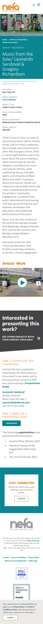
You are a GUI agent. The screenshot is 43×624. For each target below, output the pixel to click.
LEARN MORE (11, 423)
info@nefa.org (33, 541)
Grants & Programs (18, 40)
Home (4, 40)
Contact (6, 557)
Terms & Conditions (18, 557)
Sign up (21, 499)
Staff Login (32, 561)
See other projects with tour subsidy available (18, 338)
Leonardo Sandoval (13, 392)
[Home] (10, 7)
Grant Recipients (9, 42)
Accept (10, 618)
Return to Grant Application (16, 561)
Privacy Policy (18, 607)
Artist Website (9, 100)
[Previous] (4, 283)
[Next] (38, 283)
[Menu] (39, 4)
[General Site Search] (34, 5)
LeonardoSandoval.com (16, 402)
